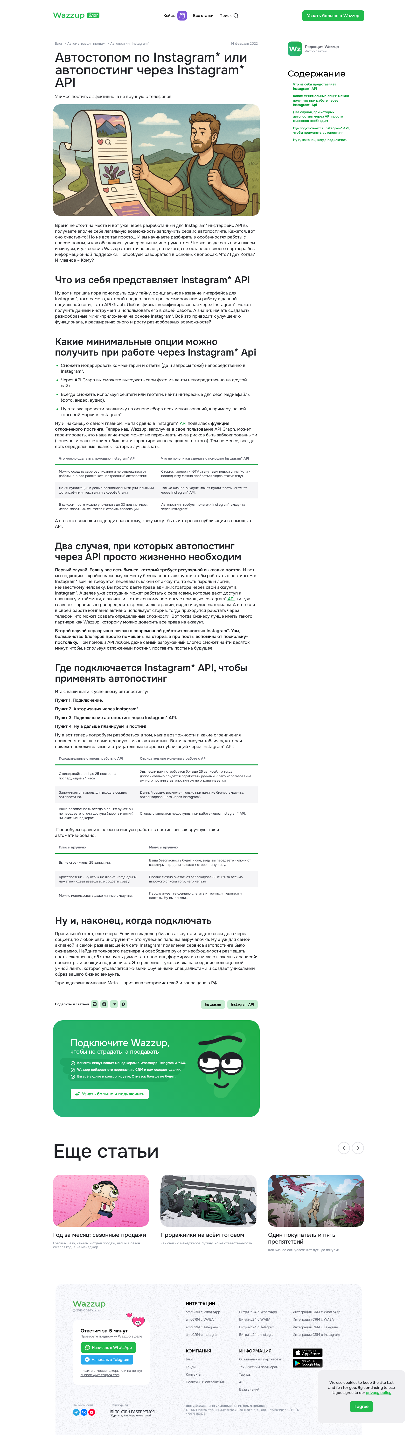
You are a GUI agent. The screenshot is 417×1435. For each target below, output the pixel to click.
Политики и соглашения (205, 1382)
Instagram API (242, 1004)
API (183, 423)
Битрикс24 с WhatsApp (258, 1312)
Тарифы (245, 1374)
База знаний (249, 1389)
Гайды (191, 1367)
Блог (59, 43)
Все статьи (203, 15)
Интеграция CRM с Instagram (316, 1334)
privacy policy (378, 1392)
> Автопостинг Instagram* (128, 43)
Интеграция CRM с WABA (313, 1319)
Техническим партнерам (258, 1367)
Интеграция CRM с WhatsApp (316, 1312)
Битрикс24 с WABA (254, 1319)
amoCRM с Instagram (202, 1334)
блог (93, 15)
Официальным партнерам (260, 1359)
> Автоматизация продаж (84, 43)
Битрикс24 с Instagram (257, 1334)
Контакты (193, 1374)
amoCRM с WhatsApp (203, 1312)
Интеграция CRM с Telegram (315, 1327)
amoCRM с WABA (200, 1319)
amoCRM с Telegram (202, 1327)
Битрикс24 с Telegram (256, 1327)
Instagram (213, 1004)
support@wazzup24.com (100, 1375)
